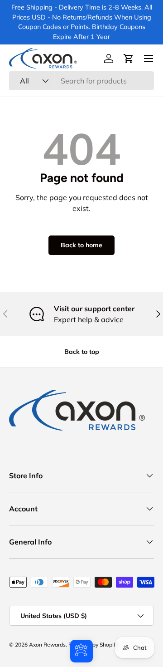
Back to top (81, 352)
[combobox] (81, 80)
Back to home (81, 245)
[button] (129, 59)
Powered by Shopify (93, 644)
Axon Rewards (47, 644)
